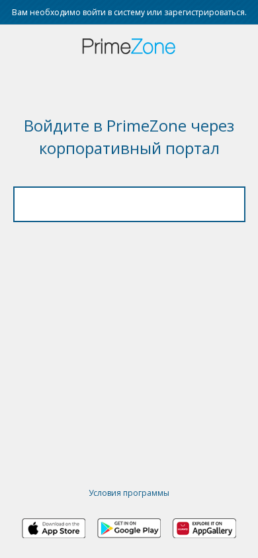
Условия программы (129, 492)
